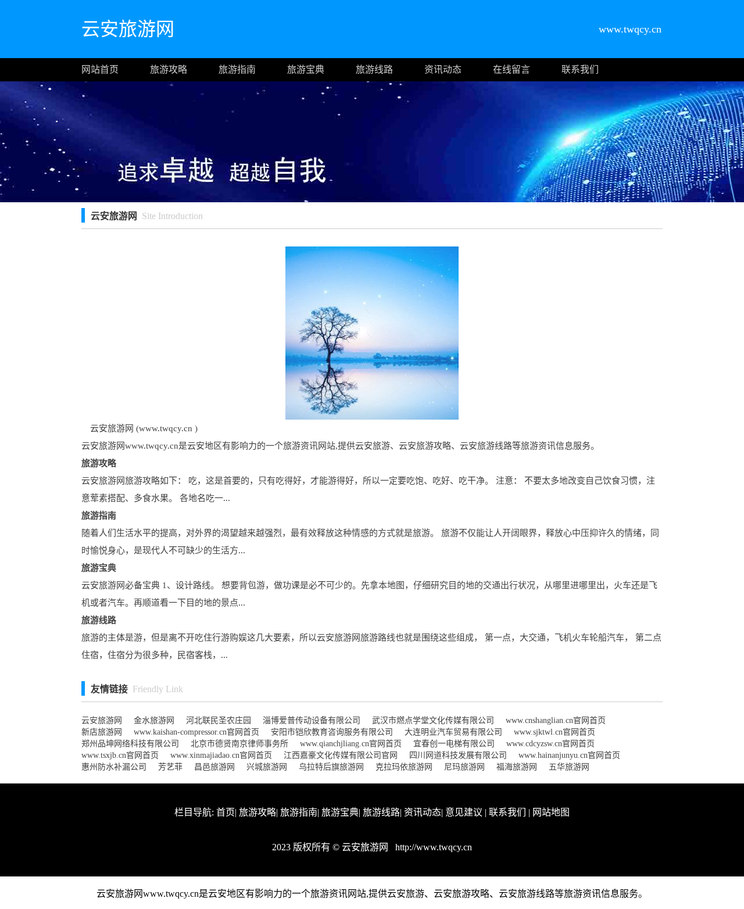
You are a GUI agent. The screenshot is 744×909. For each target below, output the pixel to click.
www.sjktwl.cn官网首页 (554, 732)
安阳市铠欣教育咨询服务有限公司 (332, 732)
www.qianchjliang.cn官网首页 (351, 743)
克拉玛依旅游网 (403, 767)
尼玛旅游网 (464, 767)
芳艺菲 (170, 767)
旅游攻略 (168, 69)
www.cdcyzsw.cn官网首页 (550, 743)
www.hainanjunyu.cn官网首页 (569, 755)
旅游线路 (374, 69)
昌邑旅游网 (214, 767)
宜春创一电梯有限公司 (454, 743)
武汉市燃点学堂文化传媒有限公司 (433, 720)
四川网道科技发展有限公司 (458, 755)
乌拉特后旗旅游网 (331, 767)
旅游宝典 (305, 69)
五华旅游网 (569, 767)
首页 (225, 812)
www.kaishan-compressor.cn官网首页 (196, 732)
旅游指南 (237, 69)
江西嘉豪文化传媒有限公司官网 (341, 755)
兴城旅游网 (266, 767)
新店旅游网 (101, 732)
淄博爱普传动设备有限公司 (311, 720)
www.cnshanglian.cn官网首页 (556, 720)
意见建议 (463, 812)
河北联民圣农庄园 (218, 720)
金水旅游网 (154, 720)
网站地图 (551, 812)
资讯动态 (443, 69)
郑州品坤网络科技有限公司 (130, 743)
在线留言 (511, 69)
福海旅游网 (516, 767)
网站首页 (100, 69)
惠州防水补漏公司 (113, 767)
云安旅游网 (101, 720)
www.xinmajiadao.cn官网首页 (221, 755)
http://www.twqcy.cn (432, 847)
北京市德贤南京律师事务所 (239, 743)
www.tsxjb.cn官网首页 (120, 755)
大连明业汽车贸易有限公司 (453, 732)
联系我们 (580, 69)
